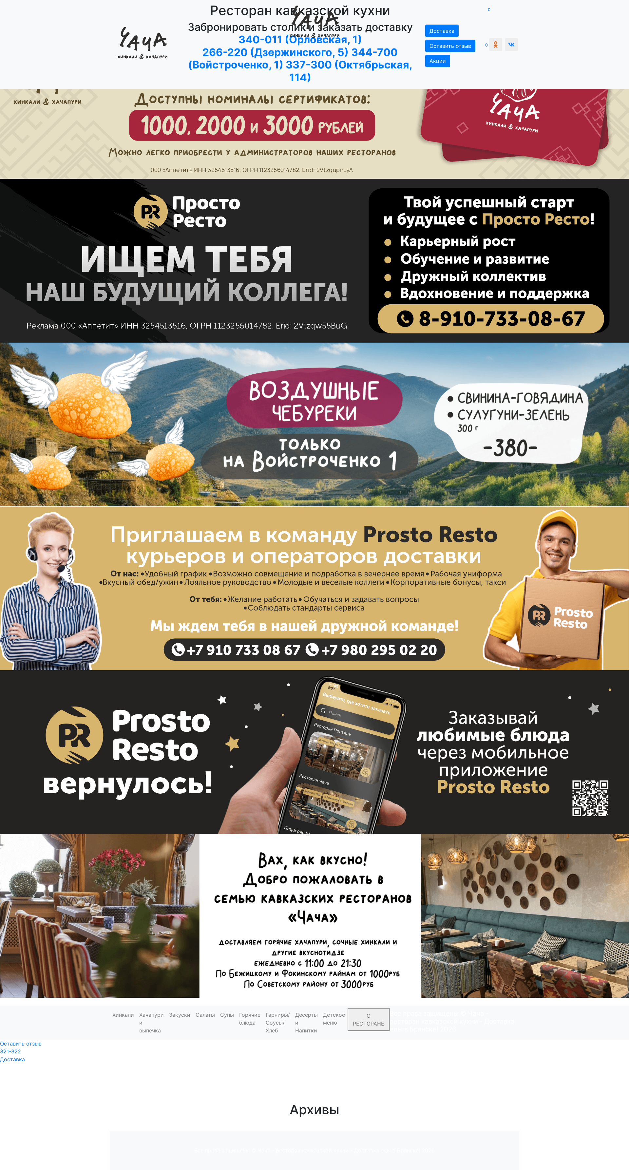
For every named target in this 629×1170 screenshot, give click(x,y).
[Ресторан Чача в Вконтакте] (511, 44)
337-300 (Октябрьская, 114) (349, 71)
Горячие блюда (249, 1018)
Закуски (179, 1014)
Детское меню (334, 1018)
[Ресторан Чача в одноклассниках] (495, 44)
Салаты (205, 1014)
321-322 (10, 1051)
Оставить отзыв (450, 46)
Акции (437, 61)
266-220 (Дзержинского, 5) (275, 52)
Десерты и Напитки (306, 1022)
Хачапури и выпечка (151, 1022)
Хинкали (123, 1014)
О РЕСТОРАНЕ (368, 1019)
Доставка (12, 1059)
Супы (227, 1014)
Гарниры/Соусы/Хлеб (278, 1022)
